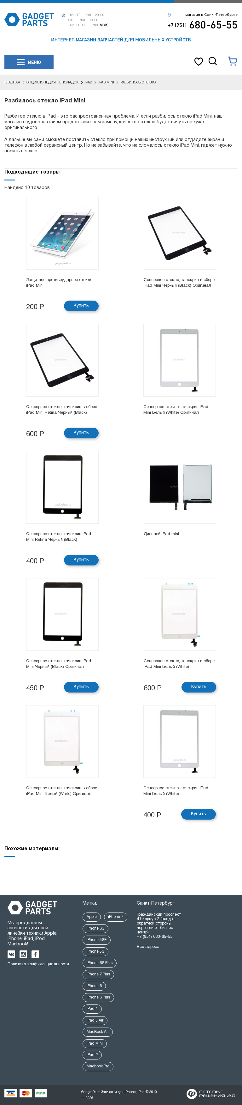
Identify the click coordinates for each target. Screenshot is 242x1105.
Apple (92, 917)
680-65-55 (203, 24)
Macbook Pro (98, 1066)
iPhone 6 (94, 986)
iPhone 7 (115, 917)
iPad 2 (92, 1055)
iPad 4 (92, 1008)
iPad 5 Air (95, 1020)
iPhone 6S (95, 928)
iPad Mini (95, 1043)
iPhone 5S (95, 951)
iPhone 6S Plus (99, 963)
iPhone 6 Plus (98, 997)
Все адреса (148, 947)
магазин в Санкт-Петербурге (211, 14)
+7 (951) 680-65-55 (154, 937)
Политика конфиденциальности (38, 964)
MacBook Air (98, 1032)
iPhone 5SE (97, 940)
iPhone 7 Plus (98, 974)
